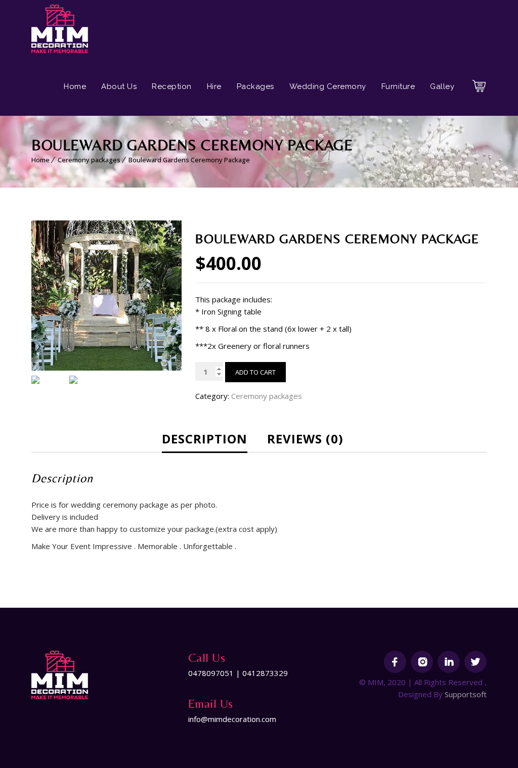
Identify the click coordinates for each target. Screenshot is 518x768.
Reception (172, 86)
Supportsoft (466, 694)
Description (204, 438)
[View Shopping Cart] (479, 90)
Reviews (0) (305, 438)
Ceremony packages (89, 159)
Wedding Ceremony (327, 86)
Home (75, 86)
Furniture (398, 86)
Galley (442, 86)
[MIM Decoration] (60, 29)
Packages (255, 86)
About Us (119, 86)
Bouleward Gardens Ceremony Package (189, 159)
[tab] (212, 439)
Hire (214, 86)
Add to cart (255, 372)
